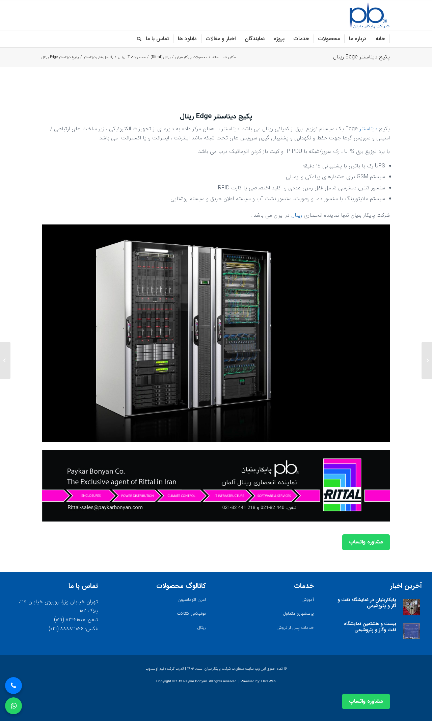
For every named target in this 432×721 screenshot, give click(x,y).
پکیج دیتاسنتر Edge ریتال (361, 57)
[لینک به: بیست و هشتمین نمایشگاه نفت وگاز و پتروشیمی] (411, 631)
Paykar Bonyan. (195, 681)
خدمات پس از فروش (295, 627)
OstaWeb (268, 681)
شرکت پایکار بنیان (218, 669)
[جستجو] (137, 38)
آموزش (307, 599)
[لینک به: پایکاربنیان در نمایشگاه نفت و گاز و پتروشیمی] (411, 607)
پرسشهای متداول (298, 613)
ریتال (296, 215)
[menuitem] (380, 38)
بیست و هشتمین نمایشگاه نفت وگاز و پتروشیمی (370, 627)
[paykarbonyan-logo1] (369, 15)
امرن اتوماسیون (192, 599)
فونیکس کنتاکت (191, 613)
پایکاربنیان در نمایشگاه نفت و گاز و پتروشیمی (367, 603)
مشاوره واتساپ (366, 542)
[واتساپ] (13, 705)
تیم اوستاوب (154, 669)
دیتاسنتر (368, 129)
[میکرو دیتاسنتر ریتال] (427, 360)
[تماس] (13, 685)
